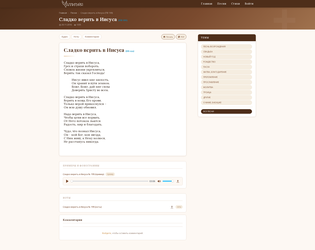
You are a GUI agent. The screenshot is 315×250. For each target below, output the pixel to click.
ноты (179, 207)
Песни (221, 3)
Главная (206, 3)
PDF (182, 37)
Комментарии (92, 36)
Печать (169, 37)
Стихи (235, 3)
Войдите (106, 233)
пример (110, 174)
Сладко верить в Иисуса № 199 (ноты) (82, 206)
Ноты (76, 36)
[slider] (109, 181)
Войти (249, 3)
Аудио (65, 36)
